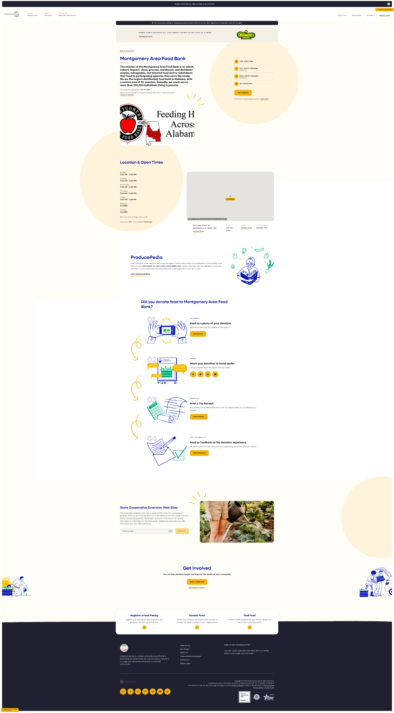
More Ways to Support (197, 587)
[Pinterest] (145, 692)
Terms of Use (269, 688)
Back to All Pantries (127, 51)
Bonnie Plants (269, 685)
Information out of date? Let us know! (10, 710)
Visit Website (243, 93)
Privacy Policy (258, 688)
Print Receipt (199, 417)
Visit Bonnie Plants (145, 36)
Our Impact (184, 649)
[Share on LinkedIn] (208, 374)
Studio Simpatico (238, 685)
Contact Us (184, 660)
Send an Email (246, 228)
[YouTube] (160, 692)
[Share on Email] (215, 374)
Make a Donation (385, 9)
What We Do (185, 645)
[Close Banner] (388, 4)
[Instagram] (138, 692)
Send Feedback (199, 453)
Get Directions (198, 231)
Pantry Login (384, 15)
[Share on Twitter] (200, 374)
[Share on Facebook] (193, 374)
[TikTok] (167, 692)
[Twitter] (123, 692)
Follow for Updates (127, 95)
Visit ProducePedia (140, 274)
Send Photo (198, 334)
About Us (184, 653)
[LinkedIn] (153, 692)
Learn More (264, 99)
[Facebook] (130, 692)
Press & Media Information (190, 656)
